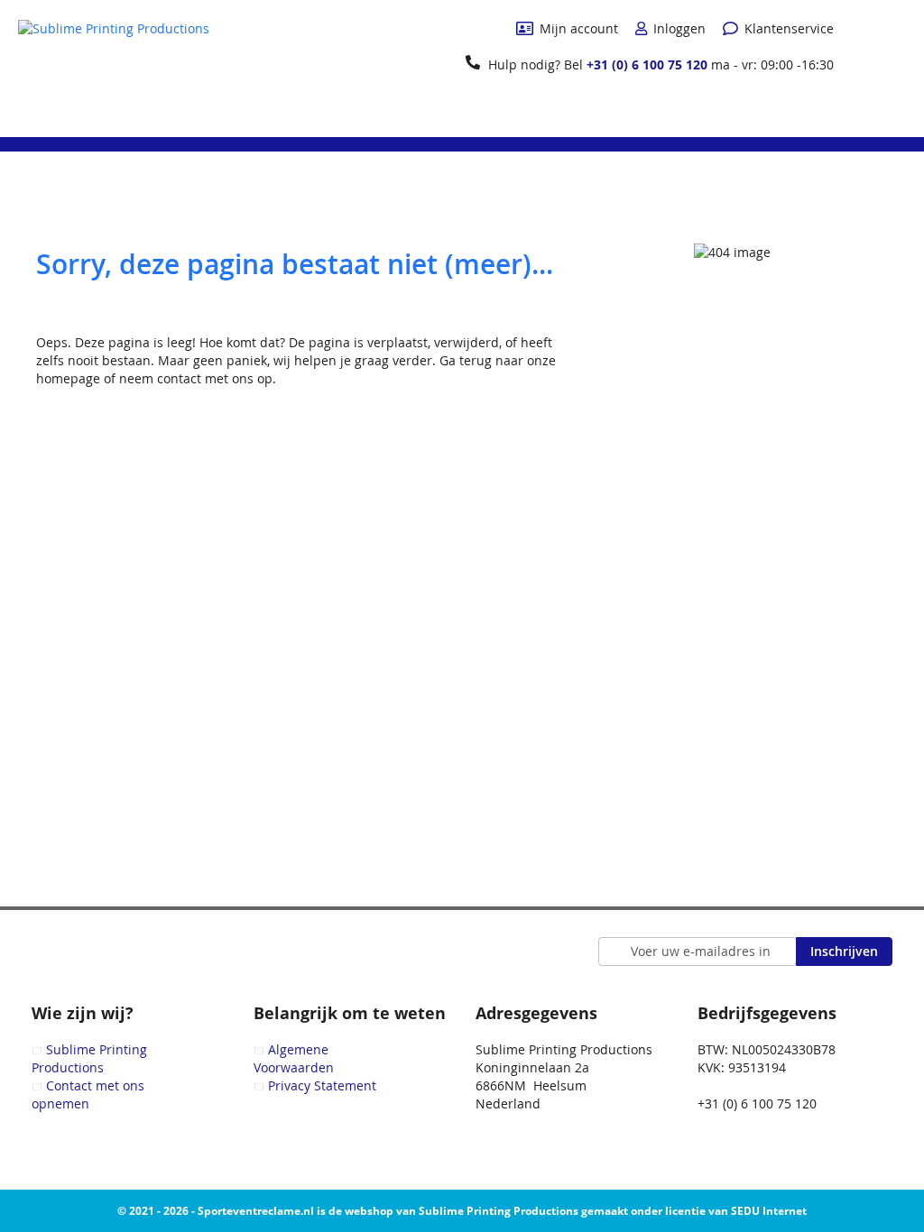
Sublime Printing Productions (89, 1058)
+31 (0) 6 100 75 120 (647, 64)
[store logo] (113, 67)
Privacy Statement (322, 1085)
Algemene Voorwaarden (294, 1058)
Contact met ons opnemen (88, 1094)
